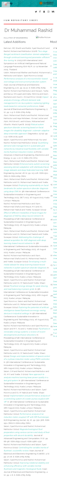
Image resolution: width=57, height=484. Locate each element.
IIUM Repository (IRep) (21, 20)
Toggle (6, 5)
